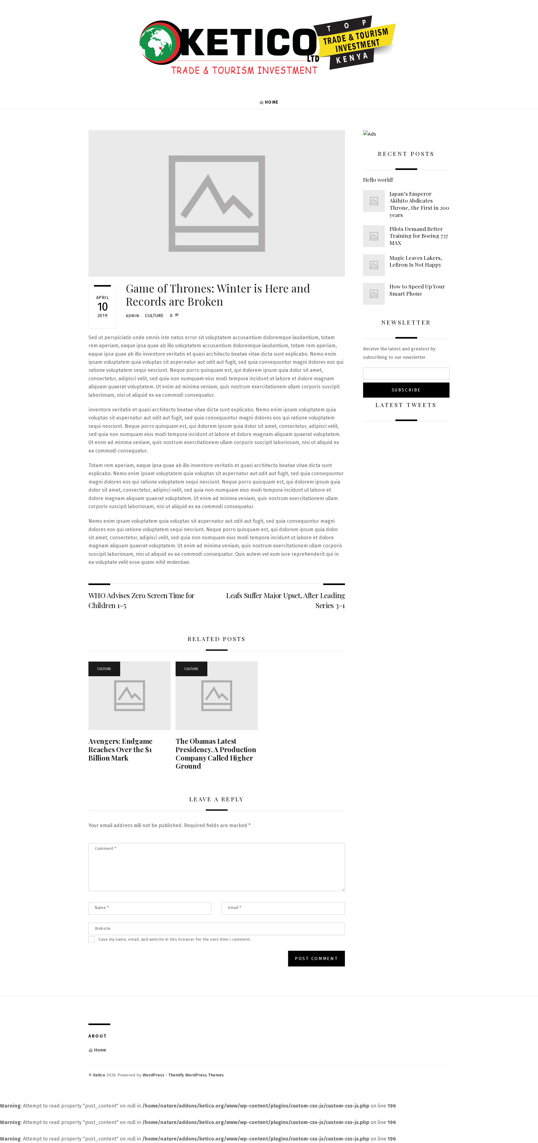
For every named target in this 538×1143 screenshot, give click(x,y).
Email (235, 907)
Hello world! (378, 179)
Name (102, 907)
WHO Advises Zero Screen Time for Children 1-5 (141, 600)
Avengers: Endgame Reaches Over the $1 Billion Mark (120, 749)
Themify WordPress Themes (196, 1075)
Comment (106, 848)
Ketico (99, 1075)
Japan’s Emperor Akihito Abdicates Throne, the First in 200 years (419, 204)
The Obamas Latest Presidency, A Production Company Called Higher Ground (216, 753)
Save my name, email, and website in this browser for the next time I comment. (174, 939)
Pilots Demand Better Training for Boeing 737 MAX (418, 235)
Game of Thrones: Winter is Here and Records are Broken (218, 294)
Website (103, 928)
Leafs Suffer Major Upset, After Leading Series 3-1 (285, 600)
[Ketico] (269, 74)
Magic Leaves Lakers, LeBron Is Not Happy (415, 261)
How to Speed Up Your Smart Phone (417, 290)
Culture (154, 315)
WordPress (153, 1075)
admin (132, 315)
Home (271, 102)
